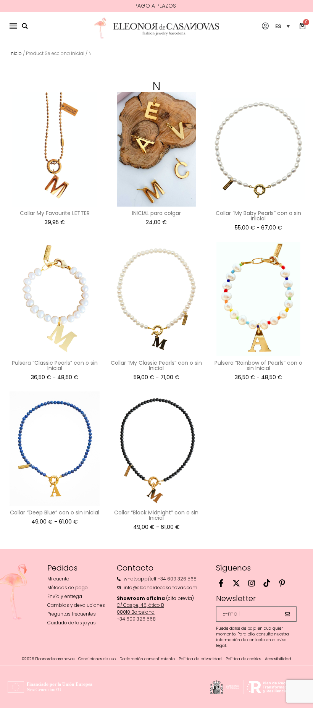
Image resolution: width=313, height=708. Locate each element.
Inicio (16, 53)
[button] (282, 26)
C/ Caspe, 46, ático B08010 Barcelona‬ (140, 608)
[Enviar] (288, 614)
